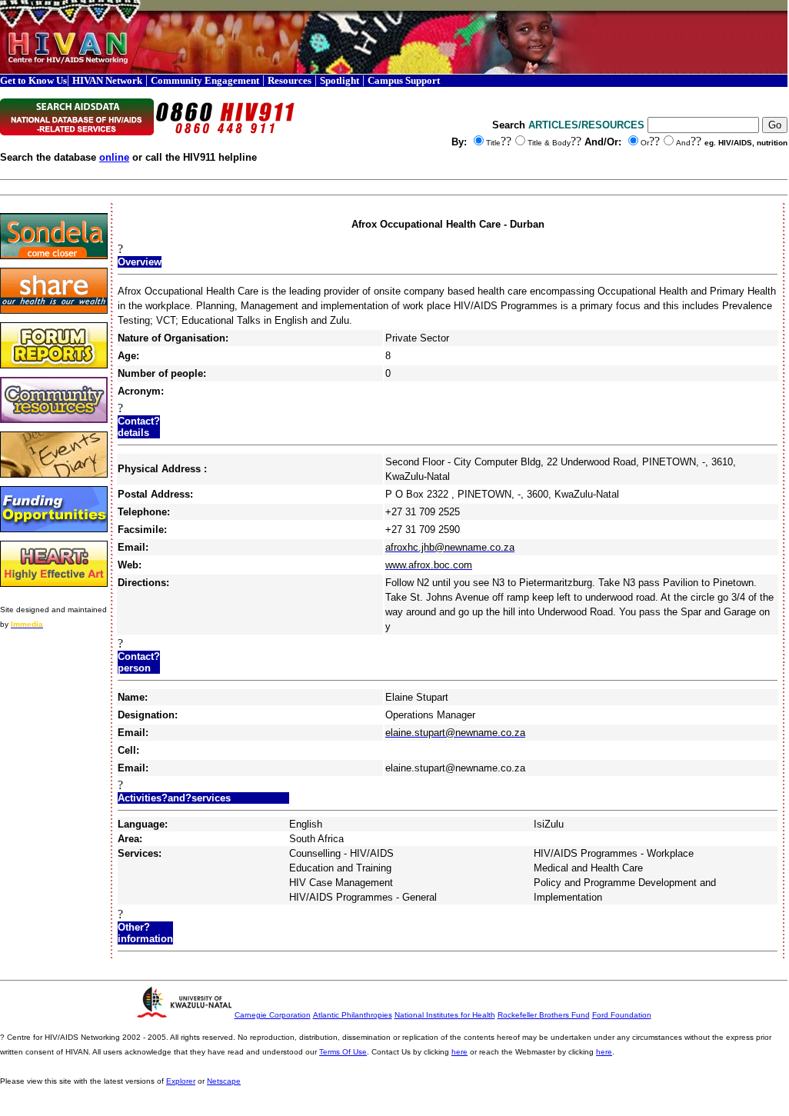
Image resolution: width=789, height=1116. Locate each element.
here (459, 1052)
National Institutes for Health (444, 1015)
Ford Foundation (621, 1015)
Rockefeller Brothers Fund (544, 1015)
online (114, 157)
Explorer (180, 1081)
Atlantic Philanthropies (352, 1015)
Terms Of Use (343, 1052)
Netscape (224, 1081)
